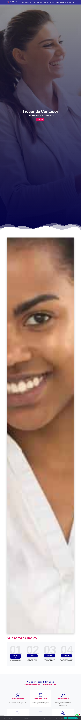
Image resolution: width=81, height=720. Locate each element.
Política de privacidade (73, 718)
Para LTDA (71, 2)
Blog (45, 2)
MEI (53, 2)
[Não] (79, 718)
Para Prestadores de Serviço (61, 2)
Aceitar (65, 718)
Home (23, 2)
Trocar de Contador (37, 2)
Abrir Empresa (28, 2)
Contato (49, 2)
